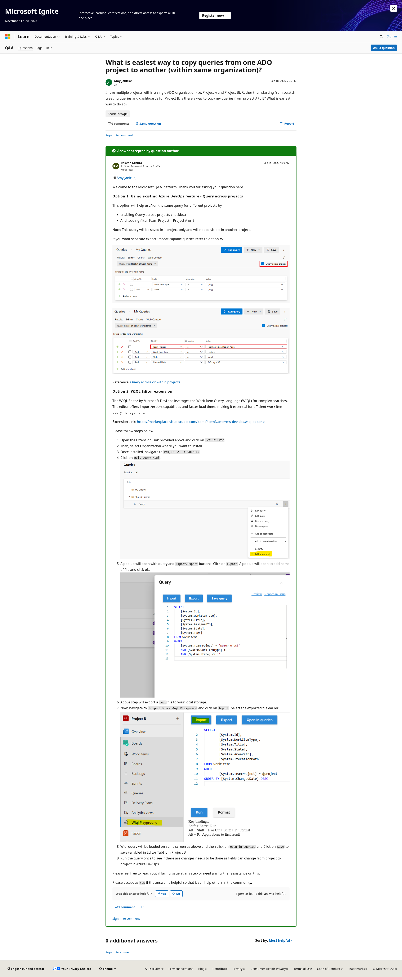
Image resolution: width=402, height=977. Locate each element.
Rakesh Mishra (131, 163)
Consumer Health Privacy (268, 969)
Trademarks (356, 969)
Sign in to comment (119, 135)
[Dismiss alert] (393, 8)
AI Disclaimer (154, 969)
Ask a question (384, 48)
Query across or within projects (155, 382)
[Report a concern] (142, 907)
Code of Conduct (328, 969)
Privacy (237, 969)
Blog (201, 969)
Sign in (392, 36)
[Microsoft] (7, 36)
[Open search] (381, 36)
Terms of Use (303, 969)
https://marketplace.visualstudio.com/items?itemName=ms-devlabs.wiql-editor (199, 421)
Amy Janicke (123, 81)
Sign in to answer (118, 952)
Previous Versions (181, 969)
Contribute (220, 969)
